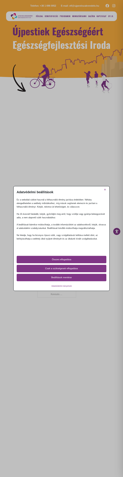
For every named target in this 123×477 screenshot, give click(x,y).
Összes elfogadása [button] (61, 259)
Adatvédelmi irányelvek (61, 286)
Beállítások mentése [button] (61, 277)
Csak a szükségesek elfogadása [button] (61, 268)
